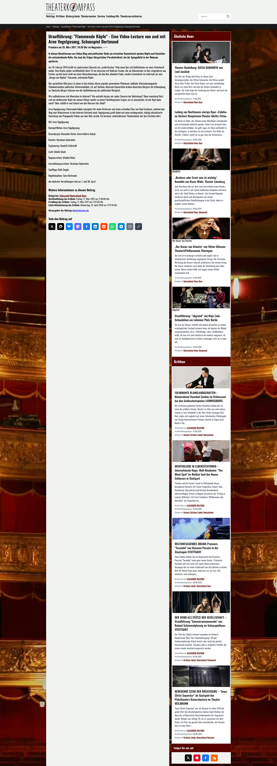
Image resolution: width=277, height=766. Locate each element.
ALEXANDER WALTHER (195, 427)
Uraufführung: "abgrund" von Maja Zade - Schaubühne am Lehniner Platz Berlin (198, 318)
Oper (200, 102)
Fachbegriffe (112, 16)
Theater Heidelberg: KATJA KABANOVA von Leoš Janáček (199, 69)
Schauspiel (64, 195)
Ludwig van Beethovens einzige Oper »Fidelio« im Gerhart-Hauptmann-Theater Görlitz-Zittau (201, 114)
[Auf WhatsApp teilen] (112, 226)
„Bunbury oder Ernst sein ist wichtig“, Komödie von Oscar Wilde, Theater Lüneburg (200, 179)
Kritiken (60, 16)
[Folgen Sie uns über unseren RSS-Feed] (214, 757)
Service (101, 16)
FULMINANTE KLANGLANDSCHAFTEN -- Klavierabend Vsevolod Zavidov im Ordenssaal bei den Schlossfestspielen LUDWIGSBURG (200, 396)
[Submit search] (228, 16)
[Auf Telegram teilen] (121, 226)
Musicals (210, 737)
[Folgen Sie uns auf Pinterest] (196, 757)
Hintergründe (73, 16)
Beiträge (50, 16)
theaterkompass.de (81, 210)
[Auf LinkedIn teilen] (95, 226)
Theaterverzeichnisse (131, 16)
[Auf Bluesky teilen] (69, 226)
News (84, 195)
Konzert (187, 434)
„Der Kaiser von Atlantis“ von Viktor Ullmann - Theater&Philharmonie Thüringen (201, 248)
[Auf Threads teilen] (60, 226)
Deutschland (75, 195)
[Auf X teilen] (51, 226)
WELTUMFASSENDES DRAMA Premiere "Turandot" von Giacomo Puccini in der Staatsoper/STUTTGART (196, 548)
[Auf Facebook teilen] (86, 226)
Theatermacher (88, 16)
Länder (200, 434)
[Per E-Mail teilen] (129, 226)
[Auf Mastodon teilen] (77, 226)
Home (48, 26)
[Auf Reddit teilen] (103, 226)
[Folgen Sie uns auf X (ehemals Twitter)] (188, 757)
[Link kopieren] (138, 226)
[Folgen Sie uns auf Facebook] (205, 757)
